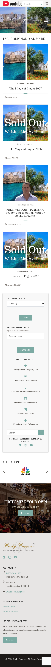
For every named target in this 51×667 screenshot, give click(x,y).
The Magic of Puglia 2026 (25, 149)
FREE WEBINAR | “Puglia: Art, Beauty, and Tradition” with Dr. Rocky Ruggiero (26, 212)
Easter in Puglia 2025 (25, 276)
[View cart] (46, 3)
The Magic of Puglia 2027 (25, 88)
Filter (26, 317)
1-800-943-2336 (13, 573)
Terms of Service (10, 611)
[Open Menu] (46, 20)
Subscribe (25, 350)
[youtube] (31, 445)
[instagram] (25, 445)
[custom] (19, 445)
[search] (40, 3)
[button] (4, 471)
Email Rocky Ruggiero (16, 591)
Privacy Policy (9, 606)
